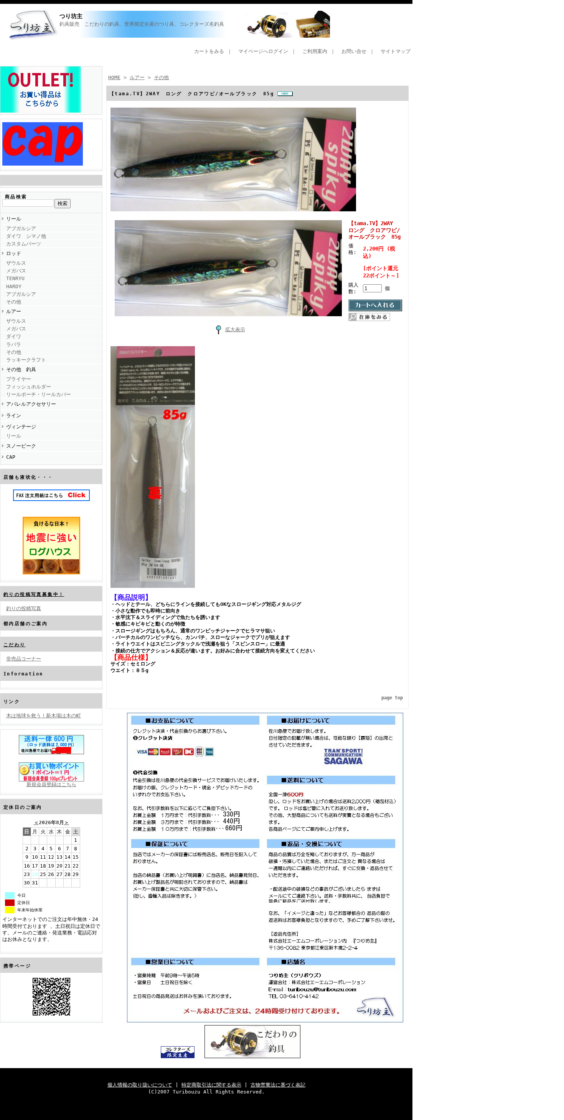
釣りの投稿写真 (23, 608)
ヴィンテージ (21, 427)
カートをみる (209, 51)
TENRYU (15, 278)
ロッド (13, 253)
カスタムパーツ (23, 244)
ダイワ (13, 336)
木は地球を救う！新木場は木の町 (43, 715)
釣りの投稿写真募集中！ (33, 594)
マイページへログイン (263, 51)
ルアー (13, 311)
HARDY (13, 286)
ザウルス (16, 263)
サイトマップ (396, 51)
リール (13, 219)
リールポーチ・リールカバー (38, 394)
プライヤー (18, 379)
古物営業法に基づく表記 (278, 1085)
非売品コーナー (23, 659)
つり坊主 (70, 16)
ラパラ (13, 344)
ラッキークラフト (26, 360)
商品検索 (16, 196)
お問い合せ (353, 51)
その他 (13, 302)
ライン (13, 415)
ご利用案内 (314, 51)
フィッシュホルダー (28, 387)
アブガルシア (21, 228)
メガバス (16, 271)
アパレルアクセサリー (31, 404)
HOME (114, 77)
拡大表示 (235, 329)
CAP (10, 457)
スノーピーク (21, 446)
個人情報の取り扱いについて (139, 1085)
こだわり (14, 644)
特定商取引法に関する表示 (211, 1085)
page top (392, 697)
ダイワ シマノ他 (26, 236)
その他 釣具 (21, 369)
